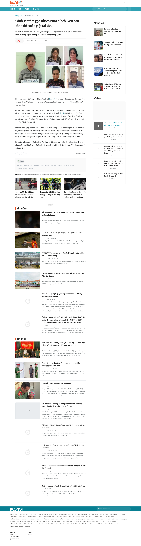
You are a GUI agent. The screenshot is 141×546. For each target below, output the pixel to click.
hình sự (52, 99)
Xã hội (47, 524)
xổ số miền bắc (110, 516)
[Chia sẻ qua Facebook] (16, 153)
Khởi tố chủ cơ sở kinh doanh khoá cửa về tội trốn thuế (63, 486)
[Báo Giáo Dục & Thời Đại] (18, 41)
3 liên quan (52, 348)
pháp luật (58, 524)
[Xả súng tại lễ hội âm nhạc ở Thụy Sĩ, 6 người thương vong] (50, 184)
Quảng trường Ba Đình (51, 514)
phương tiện (74, 524)
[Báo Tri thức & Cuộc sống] (42, 200)
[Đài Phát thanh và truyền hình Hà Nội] (106, 139)
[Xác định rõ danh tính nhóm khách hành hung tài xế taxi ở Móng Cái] (27, 472)
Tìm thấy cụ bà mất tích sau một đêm (56, 383)
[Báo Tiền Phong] (44, 238)
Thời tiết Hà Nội (71, 521)
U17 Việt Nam (31, 519)
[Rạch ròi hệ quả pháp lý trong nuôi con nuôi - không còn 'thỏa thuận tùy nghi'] (27, 301)
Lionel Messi (54, 519)
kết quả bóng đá (82, 514)
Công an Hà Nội (89, 516)
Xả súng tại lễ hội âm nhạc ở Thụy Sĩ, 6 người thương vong (50, 194)
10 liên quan (38, 41)
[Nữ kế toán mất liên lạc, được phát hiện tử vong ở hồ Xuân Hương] (27, 240)
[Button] (129, 9)
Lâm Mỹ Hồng (45, 165)
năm (52, 524)
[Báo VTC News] (66, 200)
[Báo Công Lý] (106, 128)
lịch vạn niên (72, 514)
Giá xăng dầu (90, 519)
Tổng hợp (30, 534)
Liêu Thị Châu (28, 165)
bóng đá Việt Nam (21, 521)
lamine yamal (80, 516)
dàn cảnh (19, 165)
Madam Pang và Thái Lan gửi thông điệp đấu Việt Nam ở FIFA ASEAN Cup (112, 86)
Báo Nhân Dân (87, 521)
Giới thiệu (12, 534)
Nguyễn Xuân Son (100, 519)
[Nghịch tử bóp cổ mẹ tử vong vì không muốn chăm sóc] (98, 32)
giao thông (14, 514)
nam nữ (60, 165)
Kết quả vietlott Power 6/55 (18, 519)
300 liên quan (52, 488)
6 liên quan (53, 238)
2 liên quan (52, 279)
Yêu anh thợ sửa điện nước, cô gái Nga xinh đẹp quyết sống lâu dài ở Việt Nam (113, 57)
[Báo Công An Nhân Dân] (18, 200)
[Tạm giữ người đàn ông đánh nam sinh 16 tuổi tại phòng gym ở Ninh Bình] (27, 370)
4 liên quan (113, 156)
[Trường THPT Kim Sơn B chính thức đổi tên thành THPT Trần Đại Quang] (27, 280)
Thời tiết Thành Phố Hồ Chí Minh (105, 524)
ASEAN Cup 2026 (32, 516)
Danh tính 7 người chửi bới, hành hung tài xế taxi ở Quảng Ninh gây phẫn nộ (75, 194)
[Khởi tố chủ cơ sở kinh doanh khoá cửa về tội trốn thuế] (27, 493)
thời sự (40, 516)
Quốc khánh (115, 519)
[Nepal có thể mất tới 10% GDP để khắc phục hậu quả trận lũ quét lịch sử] (98, 164)
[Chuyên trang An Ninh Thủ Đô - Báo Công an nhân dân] (43, 325)
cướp (19, 134)
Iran (74, 516)
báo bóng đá (96, 521)
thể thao (122, 514)
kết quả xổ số (67, 516)
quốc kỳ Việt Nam (64, 519)
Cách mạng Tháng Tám (25, 514)
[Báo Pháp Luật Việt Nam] (43, 299)
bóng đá (41, 514)
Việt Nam (79, 521)
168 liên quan (55, 258)
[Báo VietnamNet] (43, 279)
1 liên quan (52, 299)
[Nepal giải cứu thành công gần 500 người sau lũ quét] (98, 137)
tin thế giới (66, 524)
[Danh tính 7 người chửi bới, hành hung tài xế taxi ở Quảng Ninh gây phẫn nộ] (75, 184)
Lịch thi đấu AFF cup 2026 (58, 521)
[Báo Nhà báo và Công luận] (106, 78)
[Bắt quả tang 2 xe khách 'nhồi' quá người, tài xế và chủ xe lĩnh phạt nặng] (27, 219)
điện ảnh (92, 524)
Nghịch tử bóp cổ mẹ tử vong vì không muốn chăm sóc (113, 31)
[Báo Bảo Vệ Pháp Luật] (43, 348)
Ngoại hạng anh (112, 521)
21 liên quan (53, 430)
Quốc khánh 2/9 (114, 514)
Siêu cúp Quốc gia (93, 514)
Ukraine (117, 524)
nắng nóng (14, 516)
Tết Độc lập (46, 519)
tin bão (104, 521)
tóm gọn (53, 165)
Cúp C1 (30, 521)
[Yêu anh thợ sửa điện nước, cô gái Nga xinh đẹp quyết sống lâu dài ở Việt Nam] (98, 58)
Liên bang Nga (123, 519)
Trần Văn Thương (22, 168)
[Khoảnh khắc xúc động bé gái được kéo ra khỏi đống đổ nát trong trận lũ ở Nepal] (98, 149)
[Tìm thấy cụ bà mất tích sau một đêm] (27, 390)
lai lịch (66, 165)
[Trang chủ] (16, 3)
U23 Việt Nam (37, 521)
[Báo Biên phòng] (44, 409)
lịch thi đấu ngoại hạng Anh (78, 519)
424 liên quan (113, 139)
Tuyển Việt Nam (104, 514)
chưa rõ (31, 168)
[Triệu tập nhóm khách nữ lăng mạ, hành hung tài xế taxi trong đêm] (27, 432)
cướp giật (36, 165)
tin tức (13, 521)
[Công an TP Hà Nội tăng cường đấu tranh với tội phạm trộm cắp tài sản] (26, 184)
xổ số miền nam (63, 514)
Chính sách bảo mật (14, 538)
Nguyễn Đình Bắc (99, 516)
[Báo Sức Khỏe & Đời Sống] (43, 218)
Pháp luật (18, 16)
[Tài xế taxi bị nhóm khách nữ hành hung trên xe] (98, 126)
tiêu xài (72, 165)
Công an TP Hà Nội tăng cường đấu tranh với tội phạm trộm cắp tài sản (24, 194)
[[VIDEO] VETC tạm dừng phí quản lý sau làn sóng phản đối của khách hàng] (27, 260)
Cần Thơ (62, 113)
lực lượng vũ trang (49, 516)
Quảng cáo (12, 539)
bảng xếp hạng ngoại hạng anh (36, 524)
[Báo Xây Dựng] (44, 450)
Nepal (108, 519)
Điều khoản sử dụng (14, 536)
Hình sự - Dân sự (31, 16)
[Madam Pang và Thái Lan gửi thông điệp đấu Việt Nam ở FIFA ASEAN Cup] (98, 87)
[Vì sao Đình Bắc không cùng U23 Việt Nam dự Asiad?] (98, 45)
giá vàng (39, 519)
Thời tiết (35, 514)
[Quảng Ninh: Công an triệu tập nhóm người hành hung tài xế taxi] (27, 452)
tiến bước (59, 516)
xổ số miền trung (83, 524)
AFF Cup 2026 (46, 521)
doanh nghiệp (22, 516)
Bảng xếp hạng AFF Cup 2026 (18, 524)
